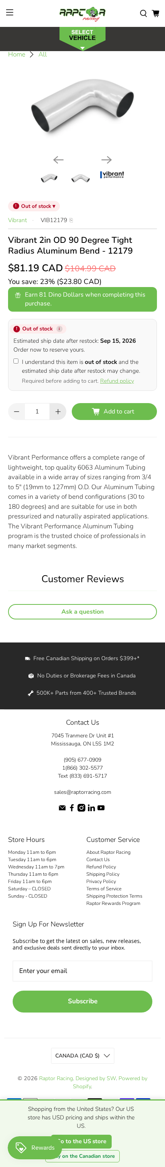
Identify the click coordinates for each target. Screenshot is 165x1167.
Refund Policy (101, 866)
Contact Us (98, 859)
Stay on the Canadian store (82, 1156)
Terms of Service (104, 888)
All (42, 54)
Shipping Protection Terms (114, 896)
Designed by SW (96, 1078)
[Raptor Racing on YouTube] (101, 809)
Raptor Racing (56, 1078)
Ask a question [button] (82, 612)
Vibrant (17, 220)
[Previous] (58, 160)
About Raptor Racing (108, 852)
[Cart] (155, 13)
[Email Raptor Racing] (62, 809)
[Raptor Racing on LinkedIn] (91, 809)
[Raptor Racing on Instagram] (81, 809)
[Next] (106, 160)
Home (16, 54)
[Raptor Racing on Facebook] (72, 809)
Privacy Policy (101, 881)
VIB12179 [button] (54, 220)
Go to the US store (81, 1141)
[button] (82, 38)
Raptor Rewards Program (113, 903)
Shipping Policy (102, 874)
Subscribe (82, 1001)
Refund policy (117, 381)
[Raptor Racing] (82, 13)
